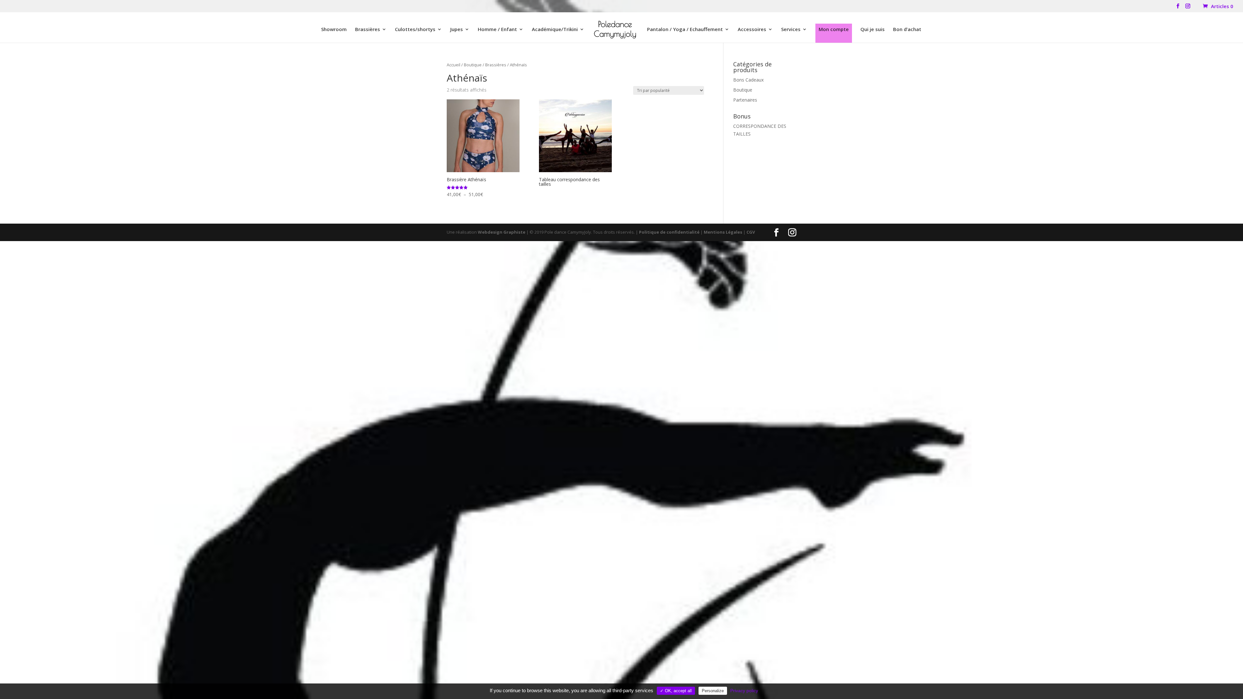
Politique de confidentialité (669, 232)
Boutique (473, 65)
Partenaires (745, 100)
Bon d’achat (907, 29)
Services (791, 29)
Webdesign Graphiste (501, 232)
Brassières (367, 29)
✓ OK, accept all (676, 690)
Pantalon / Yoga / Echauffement (685, 29)
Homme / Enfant (497, 29)
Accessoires (752, 29)
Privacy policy (744, 690)
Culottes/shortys (415, 29)
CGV (750, 232)
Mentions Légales (723, 232)
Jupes (456, 29)
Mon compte (834, 29)
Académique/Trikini (555, 29)
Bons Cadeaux (748, 80)
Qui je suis (872, 29)
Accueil (453, 65)
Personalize (713, 690)
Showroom (334, 29)
